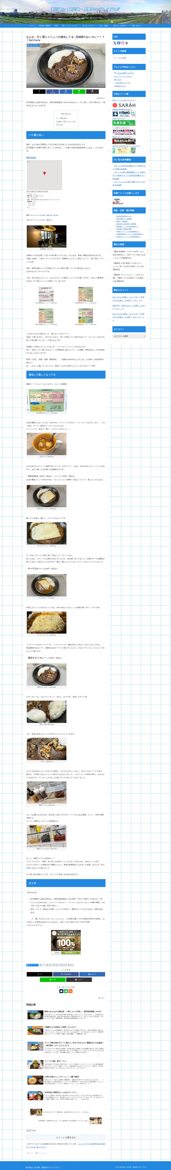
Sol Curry (31, 157)
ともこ (135, 300)
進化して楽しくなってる (66, 121)
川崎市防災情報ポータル (124, 216)
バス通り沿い (62, 118)
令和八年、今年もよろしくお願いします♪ (128, 306)
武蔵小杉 (57, 965)
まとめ (60, 125)
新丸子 (71, 965)
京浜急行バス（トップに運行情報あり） (128, 237)
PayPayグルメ (120, 86)
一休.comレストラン (122, 83)
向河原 (64, 965)
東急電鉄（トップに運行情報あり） (127, 226)
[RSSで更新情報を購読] (70, 991)
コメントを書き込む (66, 1137)
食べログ (117, 80)
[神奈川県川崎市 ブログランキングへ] (117, 202)
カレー (37, 215)
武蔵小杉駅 (49, 215)
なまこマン (137, 317)
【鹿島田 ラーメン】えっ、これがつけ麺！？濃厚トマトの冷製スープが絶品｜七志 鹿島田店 (129, 278)
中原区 (50, 965)
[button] (92, 91)
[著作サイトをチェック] (61, 991)
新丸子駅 (55, 215)
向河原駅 (42, 215)
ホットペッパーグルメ (123, 77)
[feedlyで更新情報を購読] (66, 991)
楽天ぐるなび (128, 73)
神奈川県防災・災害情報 (124, 219)
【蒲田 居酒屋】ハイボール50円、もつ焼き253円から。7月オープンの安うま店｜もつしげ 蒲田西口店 (129, 255)
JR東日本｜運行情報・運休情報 (126, 224)
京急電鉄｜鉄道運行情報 (124, 229)
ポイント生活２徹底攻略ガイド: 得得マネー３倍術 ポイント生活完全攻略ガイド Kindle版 (128, 175)
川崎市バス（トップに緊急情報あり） (128, 231)
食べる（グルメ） (33, 965)
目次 (63, 114)
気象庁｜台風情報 (121, 221)
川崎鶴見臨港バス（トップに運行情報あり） (130, 234)
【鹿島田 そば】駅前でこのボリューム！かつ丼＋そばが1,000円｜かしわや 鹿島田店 (128, 266)
